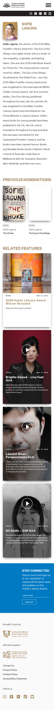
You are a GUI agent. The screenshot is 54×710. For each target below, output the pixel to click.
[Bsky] (50, 13)
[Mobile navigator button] (48, 5)
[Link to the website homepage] (20, 5)
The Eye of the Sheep (39, 233)
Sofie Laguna (9, 229)
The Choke (8, 233)
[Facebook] (35, 13)
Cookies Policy (10, 674)
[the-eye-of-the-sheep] (40, 203)
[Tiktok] (45, 13)
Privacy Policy (10, 670)
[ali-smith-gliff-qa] (27, 520)
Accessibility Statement (15, 678)
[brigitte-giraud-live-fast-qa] (27, 367)
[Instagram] (31, 13)
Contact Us (8, 665)
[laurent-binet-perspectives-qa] (27, 444)
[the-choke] (14, 203)
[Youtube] (40, 13)
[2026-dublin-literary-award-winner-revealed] (27, 290)
